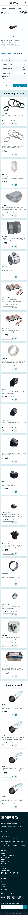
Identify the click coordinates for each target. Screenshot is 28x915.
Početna (3, 8)
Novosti (3, 881)
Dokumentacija (18, 53)
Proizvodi (3, 884)
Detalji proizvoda (6, 53)
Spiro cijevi (20, 8)
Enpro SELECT (4, 889)
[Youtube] (14, 873)
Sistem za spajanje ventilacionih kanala (11, 839)
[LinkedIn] (10, 873)
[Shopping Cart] (26, 2)
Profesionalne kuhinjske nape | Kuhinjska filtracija (13, 845)
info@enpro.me (5, 868)
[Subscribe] (25, 907)
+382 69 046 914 (5, 863)
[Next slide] (25, 25)
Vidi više (3, 49)
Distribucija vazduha (6, 836)
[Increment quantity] (10, 85)
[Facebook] (6, 873)
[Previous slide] (3, 25)
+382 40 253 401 (5, 861)
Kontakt (3, 886)
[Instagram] (2, 873)
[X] (18, 873)
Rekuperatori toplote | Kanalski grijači (10, 829)
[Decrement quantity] (3, 85)
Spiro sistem (11, 8)
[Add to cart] (15, 123)
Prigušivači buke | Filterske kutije (9, 834)
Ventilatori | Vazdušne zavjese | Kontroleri (12, 826)
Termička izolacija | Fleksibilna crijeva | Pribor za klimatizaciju (13, 842)
